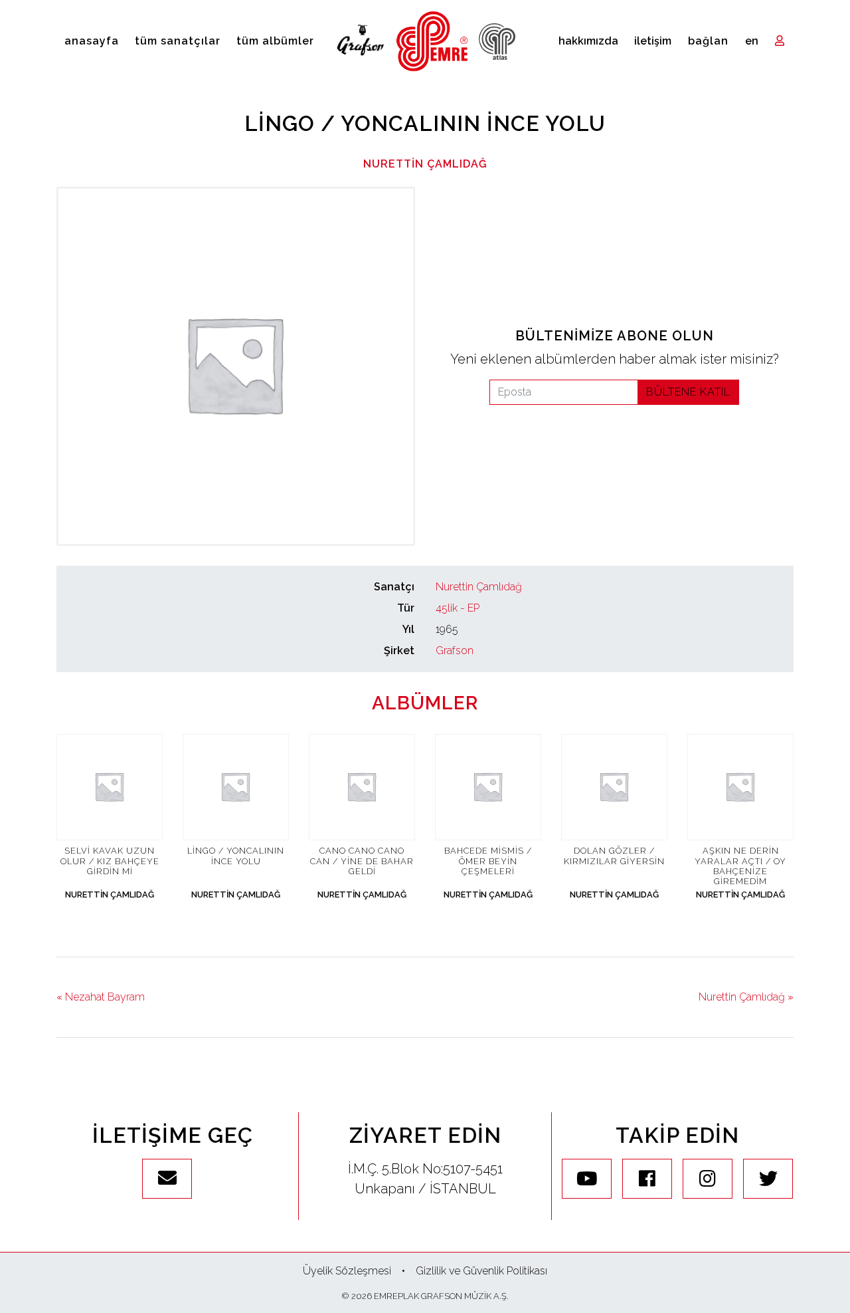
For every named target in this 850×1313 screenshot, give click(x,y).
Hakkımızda (588, 41)
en (751, 41)
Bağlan (708, 41)
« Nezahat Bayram (100, 997)
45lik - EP (457, 608)
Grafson (454, 650)
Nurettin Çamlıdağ (425, 164)
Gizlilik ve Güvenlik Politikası (481, 1270)
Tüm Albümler (275, 41)
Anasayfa (91, 41)
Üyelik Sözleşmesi (347, 1270)
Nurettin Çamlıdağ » (746, 997)
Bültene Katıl (688, 392)
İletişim (652, 41)
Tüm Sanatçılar (177, 41)
